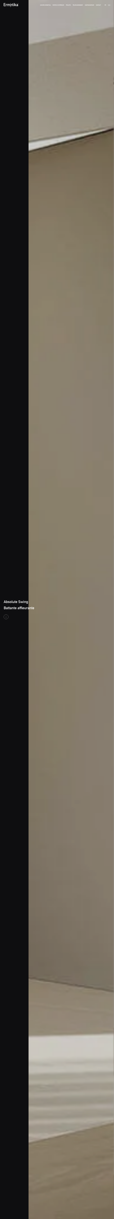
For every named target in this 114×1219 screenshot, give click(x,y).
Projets (68, 5)
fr (105, 5)
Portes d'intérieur (58, 5)
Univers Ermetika (45, 5)
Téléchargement (78, 5)
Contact (98, 5)
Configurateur (89, 5)
